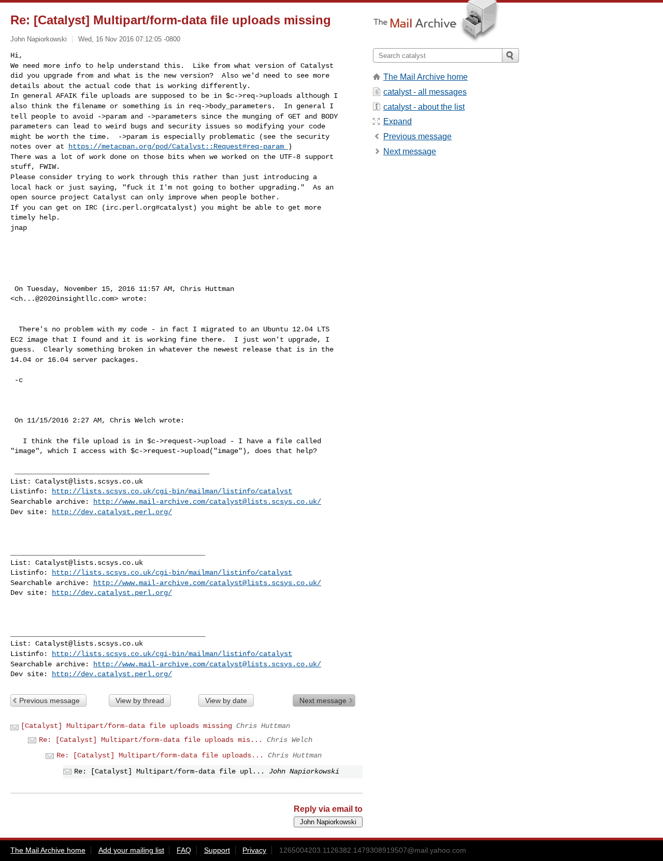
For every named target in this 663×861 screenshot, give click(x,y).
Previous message (49, 700)
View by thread (140, 700)
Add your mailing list (131, 850)
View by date (226, 700)
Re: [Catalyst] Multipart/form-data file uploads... (160, 755)
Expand (397, 121)
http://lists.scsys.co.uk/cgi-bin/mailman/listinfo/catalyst (172, 491)
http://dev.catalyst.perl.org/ (112, 512)
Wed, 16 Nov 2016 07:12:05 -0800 (129, 39)
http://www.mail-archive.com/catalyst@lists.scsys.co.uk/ (207, 502)
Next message (323, 700)
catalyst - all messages (425, 91)
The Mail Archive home (425, 76)
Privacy (254, 850)
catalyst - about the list (424, 107)
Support (217, 850)
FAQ (184, 850)
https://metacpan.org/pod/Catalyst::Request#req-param (178, 146)
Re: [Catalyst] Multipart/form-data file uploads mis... (151, 740)
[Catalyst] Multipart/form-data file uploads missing (126, 726)
